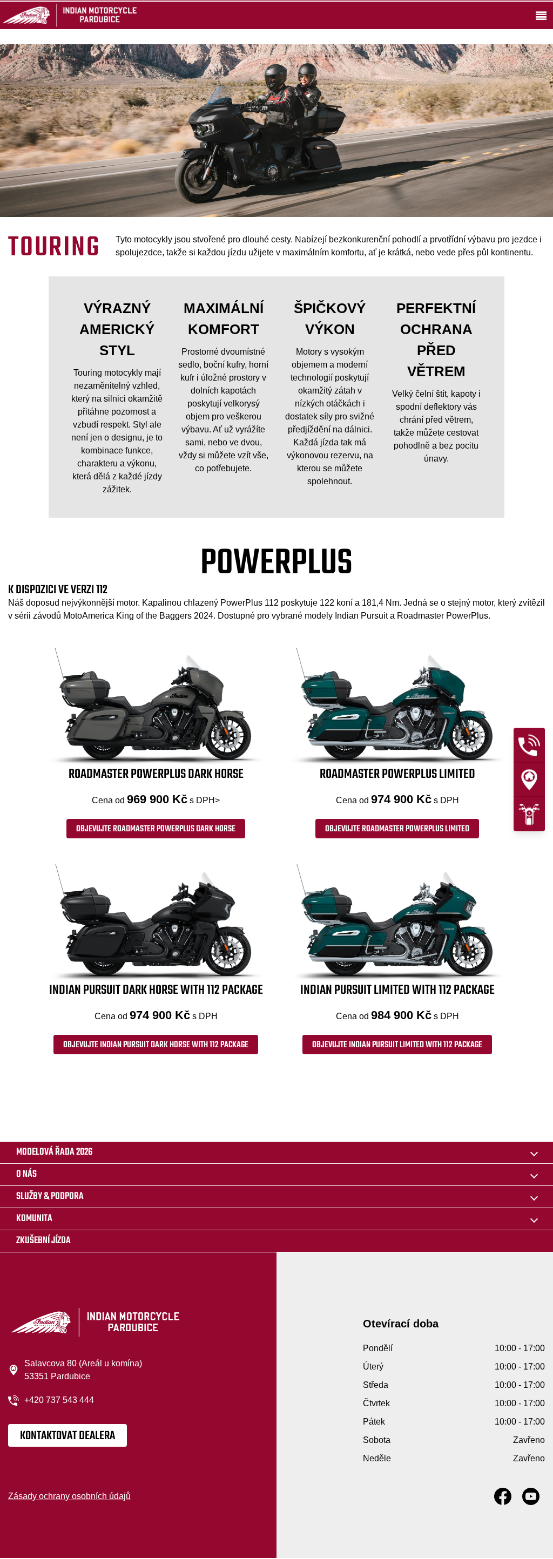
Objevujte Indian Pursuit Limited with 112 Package (397, 1045)
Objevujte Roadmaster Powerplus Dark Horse (155, 829)
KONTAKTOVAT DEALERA (67, 1436)
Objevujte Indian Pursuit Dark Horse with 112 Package (155, 1045)
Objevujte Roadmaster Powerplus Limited (397, 829)
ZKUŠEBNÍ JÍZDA (43, 1241)
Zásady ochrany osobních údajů (69, 1496)
